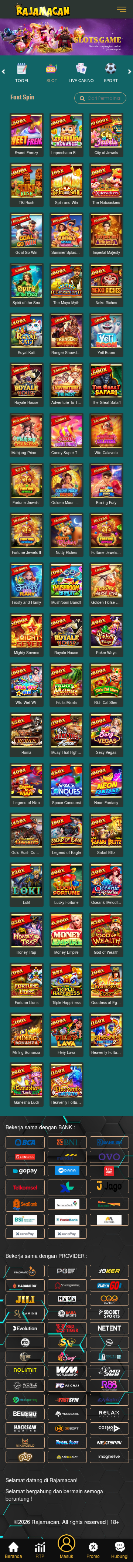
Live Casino (81, 80)
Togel (22, 80)
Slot (52, 80)
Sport (111, 80)
